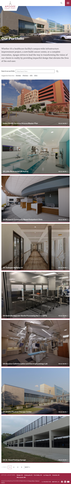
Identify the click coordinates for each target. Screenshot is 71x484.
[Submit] (57, 71)
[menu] (68, 3)
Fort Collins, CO (38, 475)
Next (27, 467)
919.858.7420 (47, 481)
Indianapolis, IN (28, 475)
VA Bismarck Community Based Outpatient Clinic (23, 219)
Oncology (18, 75)
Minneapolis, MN (21, 477)
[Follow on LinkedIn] (65, 481)
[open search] (61, 3)
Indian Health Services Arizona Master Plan (20, 123)
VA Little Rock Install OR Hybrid (15, 171)
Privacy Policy (31, 480)
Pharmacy (25, 75)
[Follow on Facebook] (62, 481)
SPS (31, 75)
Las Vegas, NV (47, 475)
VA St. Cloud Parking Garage (14, 460)
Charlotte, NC (55, 475)
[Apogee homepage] (10, 5)
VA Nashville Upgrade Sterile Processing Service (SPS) (25, 316)
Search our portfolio (8, 71)
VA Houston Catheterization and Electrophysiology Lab (25, 364)
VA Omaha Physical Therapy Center (17, 412)
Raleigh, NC (20, 475)
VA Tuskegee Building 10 (13, 268)
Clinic (35, 75)
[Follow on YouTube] (68, 481)
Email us (56, 481)
